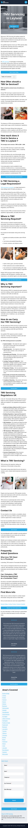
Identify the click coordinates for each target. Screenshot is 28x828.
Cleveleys (4, 735)
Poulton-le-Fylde (6, 722)
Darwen (4, 701)
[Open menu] (26, 2)
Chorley (10, 604)
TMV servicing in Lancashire (7, 187)
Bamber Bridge (4, 604)
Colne (3, 745)
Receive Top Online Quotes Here (14, 279)
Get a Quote (13, 26)
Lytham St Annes (6, 718)
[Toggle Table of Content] (13, 77)
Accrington (4, 716)
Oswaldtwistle (5, 712)
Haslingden (5, 720)
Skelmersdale (5, 708)
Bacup (3, 739)
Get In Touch (14, 529)
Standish (23, 604)
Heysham (4, 752)
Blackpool (4, 727)
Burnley (4, 737)
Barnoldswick (5, 750)
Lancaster (4, 748)
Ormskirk (4, 710)
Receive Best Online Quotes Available (14, 176)
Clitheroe (4, 733)
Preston (14, 604)
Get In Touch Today (14, 72)
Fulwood (18, 604)
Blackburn (4, 706)
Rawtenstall (5, 724)
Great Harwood (5, 714)
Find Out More (14, 388)
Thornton (4, 731)
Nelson (4, 743)
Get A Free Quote (14, 684)
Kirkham (4, 704)
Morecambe (5, 754)
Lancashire (4, 729)
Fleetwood (4, 741)
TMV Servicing (5, 61)
